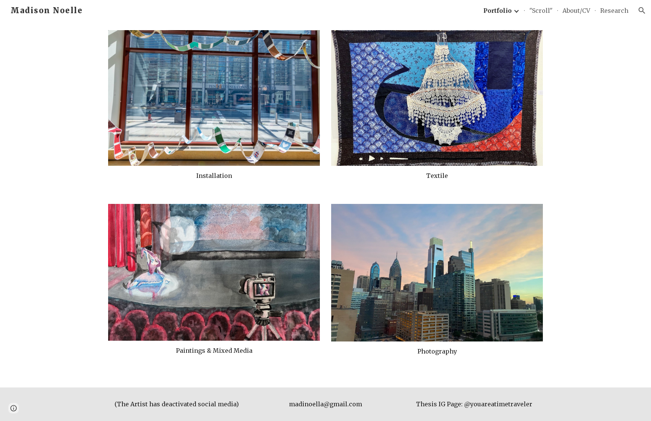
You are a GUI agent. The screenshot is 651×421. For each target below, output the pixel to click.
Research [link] (614, 10)
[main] (214, 176)
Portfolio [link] (497, 10)
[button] (642, 11)
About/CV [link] (576, 10)
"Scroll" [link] (541, 10)
